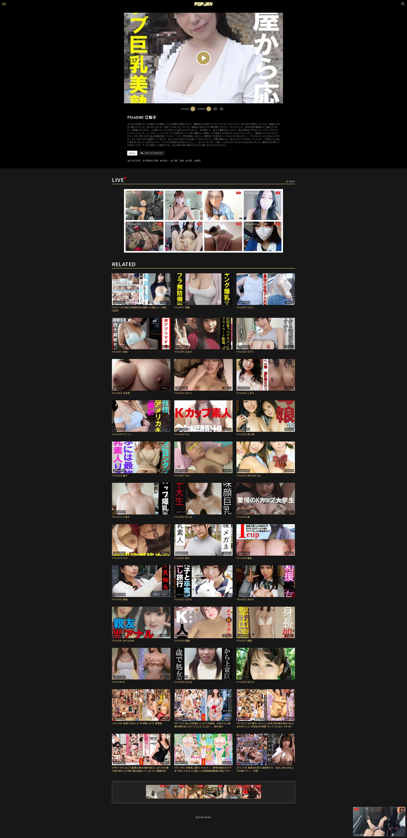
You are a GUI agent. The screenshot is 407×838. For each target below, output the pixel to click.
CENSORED (135, 160)
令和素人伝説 (151, 160)
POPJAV (207, 817)
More (292, 181)
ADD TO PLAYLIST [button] (154, 153)
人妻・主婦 (178, 160)
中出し (165, 160)
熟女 (198, 160)
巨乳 (190, 160)
